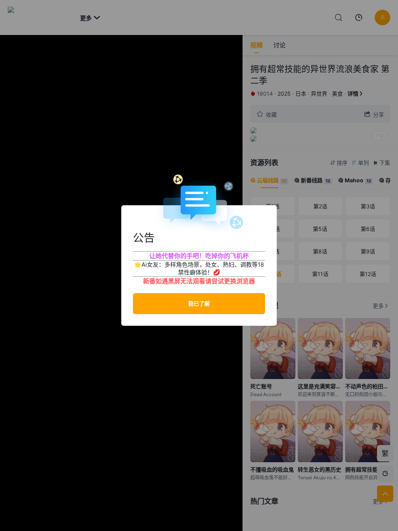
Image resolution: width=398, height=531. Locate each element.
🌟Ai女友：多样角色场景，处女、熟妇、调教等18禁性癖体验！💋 (199, 268)
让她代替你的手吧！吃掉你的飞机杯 (199, 256)
